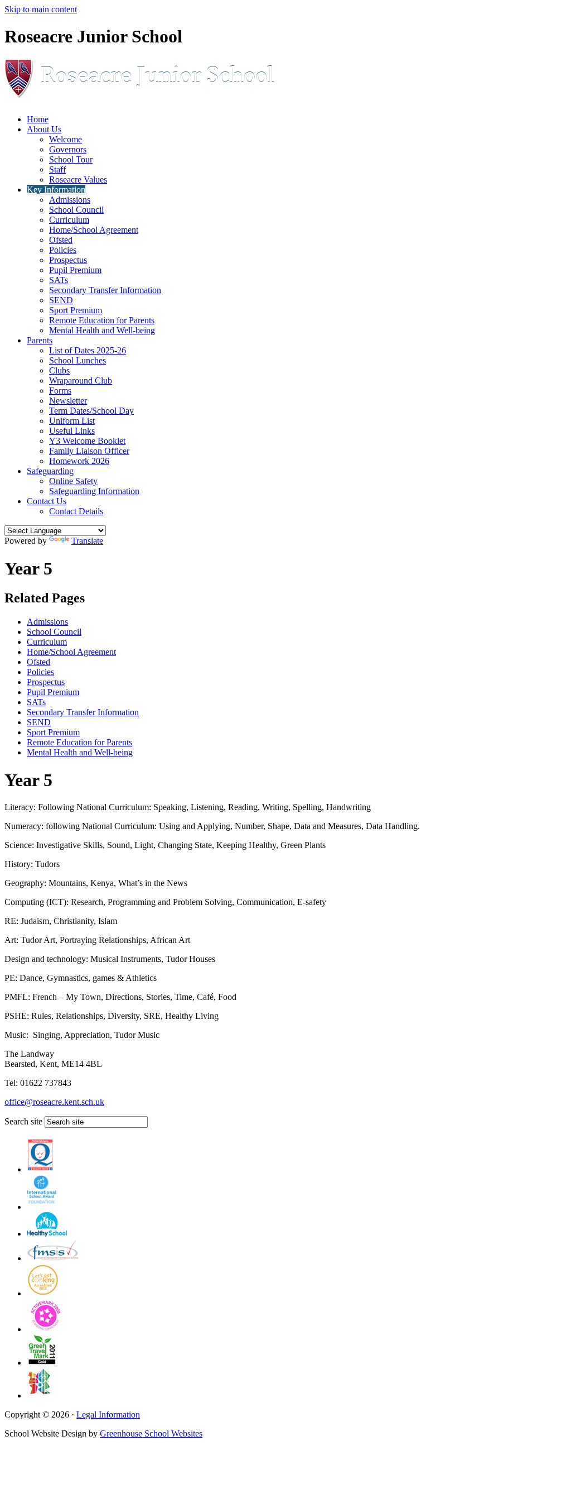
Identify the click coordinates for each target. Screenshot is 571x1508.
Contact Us (46, 501)
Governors (67, 149)
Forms (60, 390)
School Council (76, 209)
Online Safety (73, 481)
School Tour (71, 159)
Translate (87, 540)
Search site (23, 1121)
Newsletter (68, 400)
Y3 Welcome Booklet (87, 441)
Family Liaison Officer (89, 451)
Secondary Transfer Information (105, 290)
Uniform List (72, 420)
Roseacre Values (78, 179)
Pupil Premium (75, 270)
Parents (39, 340)
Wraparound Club (80, 380)
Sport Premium (75, 310)
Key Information (56, 189)
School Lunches (77, 360)
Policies (62, 250)
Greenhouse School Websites (151, 1433)
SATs (58, 280)
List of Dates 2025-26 (87, 350)
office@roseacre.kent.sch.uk (54, 1102)
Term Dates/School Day (91, 410)
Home (38, 119)
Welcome (65, 139)
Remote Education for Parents (101, 320)
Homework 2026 (79, 461)
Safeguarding (50, 471)
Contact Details (76, 511)
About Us (44, 129)
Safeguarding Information (94, 491)
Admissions (69, 199)
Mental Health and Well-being (102, 330)
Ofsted (60, 240)
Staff (57, 169)
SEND (61, 300)
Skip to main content (40, 9)
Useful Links (72, 430)
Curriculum (69, 219)
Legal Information (108, 1414)
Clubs (59, 370)
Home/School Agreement (93, 229)
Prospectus (68, 260)
